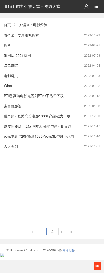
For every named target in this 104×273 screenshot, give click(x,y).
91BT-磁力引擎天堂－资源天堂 (32, 6)
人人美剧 (11, 146)
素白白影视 (12, 105)
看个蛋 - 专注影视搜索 (21, 35)
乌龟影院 (11, 65)
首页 (7, 24)
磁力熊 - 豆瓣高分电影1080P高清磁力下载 (37, 115)
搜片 (7, 45)
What (8, 85)
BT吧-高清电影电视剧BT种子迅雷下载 (34, 95)
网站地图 (68, 250)
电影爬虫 (11, 75)
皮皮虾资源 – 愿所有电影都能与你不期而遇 (37, 126)
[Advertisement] (52, 189)
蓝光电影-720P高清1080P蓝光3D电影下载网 (39, 136)
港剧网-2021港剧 (17, 55)
